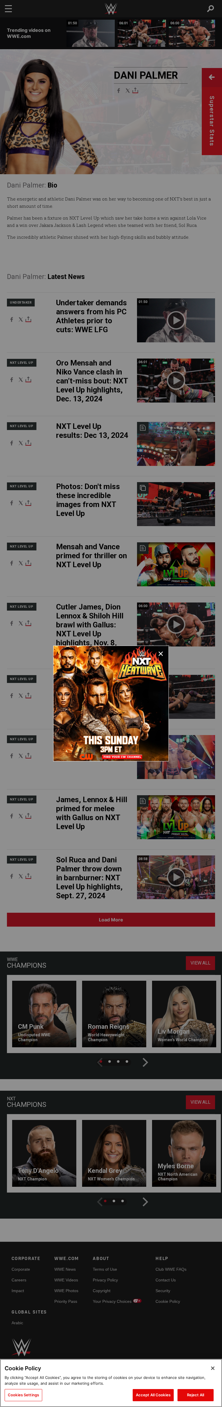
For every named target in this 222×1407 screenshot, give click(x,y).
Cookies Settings (23, 1395)
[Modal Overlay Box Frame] (111, 703)
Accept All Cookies (153, 1395)
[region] (111, 1383)
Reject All (195, 1395)
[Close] (212, 1368)
